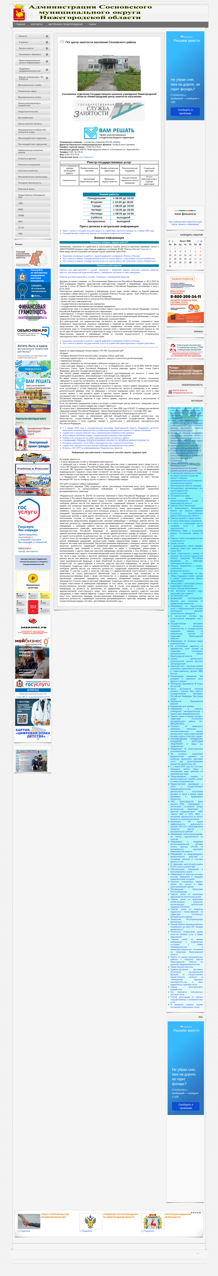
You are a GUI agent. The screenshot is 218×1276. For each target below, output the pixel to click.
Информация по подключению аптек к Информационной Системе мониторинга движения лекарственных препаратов (187, 610)
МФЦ (20, 209)
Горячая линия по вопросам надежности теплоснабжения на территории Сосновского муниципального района (187, 913)
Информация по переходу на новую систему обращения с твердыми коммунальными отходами (187, 876)
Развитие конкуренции (29, 165)
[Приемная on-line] (33, 450)
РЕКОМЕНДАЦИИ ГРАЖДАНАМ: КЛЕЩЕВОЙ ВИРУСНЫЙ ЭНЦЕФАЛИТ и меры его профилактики (187, 743)
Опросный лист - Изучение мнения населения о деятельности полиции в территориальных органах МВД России (187, 670)
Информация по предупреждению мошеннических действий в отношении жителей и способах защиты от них (187, 858)
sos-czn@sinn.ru (86, 157)
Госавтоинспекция (168, 1214)
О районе (23, 42)
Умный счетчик (177, 543)
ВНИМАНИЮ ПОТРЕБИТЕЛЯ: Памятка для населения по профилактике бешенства (187, 601)
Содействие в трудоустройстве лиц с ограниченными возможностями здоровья (98, 433)
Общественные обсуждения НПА (31, 196)
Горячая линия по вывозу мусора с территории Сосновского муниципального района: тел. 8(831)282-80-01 (187, 720)
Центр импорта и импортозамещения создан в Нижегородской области (187, 500)
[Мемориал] (33, 463)
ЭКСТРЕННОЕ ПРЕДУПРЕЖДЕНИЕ (65, 24)
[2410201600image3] (109, 69)
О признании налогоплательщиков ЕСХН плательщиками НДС (187, 865)
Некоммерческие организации (32, 177)
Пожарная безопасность (29, 183)
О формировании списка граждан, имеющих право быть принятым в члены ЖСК (187, 548)
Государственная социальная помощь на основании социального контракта (97, 233)
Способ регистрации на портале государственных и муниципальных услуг (187, 999)
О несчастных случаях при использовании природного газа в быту (187, 618)
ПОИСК (92, 24)
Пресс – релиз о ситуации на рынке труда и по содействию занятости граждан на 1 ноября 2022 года (108, 231)
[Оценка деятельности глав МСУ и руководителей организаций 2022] (33, 698)
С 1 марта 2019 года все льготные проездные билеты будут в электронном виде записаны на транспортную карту (187, 770)
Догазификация (25, 118)
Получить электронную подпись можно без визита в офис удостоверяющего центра (187, 884)
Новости (23, 36)
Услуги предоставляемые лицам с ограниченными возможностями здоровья (97, 435)
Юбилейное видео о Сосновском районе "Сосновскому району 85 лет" (187, 533)
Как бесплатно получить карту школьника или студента (187, 592)
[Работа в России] (33, 473)
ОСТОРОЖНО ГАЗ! (179, 596)
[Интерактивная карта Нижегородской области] (32, 268)
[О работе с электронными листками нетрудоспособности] (33, 725)
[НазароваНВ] (33, 495)
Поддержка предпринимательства (29, 70)
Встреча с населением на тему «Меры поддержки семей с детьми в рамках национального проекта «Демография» (187, 577)
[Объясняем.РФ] (33, 341)
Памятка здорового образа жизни (185, 518)
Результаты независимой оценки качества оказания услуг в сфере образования (187, 934)
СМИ (20, 203)
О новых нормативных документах (186, 521)
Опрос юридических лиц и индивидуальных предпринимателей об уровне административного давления (184, 467)
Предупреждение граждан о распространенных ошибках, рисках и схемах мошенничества (187, 779)
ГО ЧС (21, 228)
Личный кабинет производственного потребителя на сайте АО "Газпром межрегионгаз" (187, 927)
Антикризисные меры (180, 496)
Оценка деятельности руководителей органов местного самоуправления (187, 661)
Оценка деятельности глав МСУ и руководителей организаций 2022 (186, 447)
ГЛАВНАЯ (20, 24)
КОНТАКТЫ (36, 24)
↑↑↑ (197, 1253)
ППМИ (21, 215)
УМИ (20, 234)
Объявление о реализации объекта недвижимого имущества (187, 584)
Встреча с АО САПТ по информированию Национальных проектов (92, 448)
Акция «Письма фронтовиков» (184, 588)
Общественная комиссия (182, 967)
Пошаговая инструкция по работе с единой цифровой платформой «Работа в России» (101, 256)
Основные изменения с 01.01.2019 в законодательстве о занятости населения (98, 443)
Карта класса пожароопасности (182, 391)
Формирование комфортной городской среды (32, 131)
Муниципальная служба (29, 85)
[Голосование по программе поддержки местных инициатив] (33, 282)
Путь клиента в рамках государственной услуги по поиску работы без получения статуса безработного (109, 261)
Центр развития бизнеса (30, 124)
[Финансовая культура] (33, 591)
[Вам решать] (33, 389)
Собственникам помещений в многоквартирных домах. (187, 870)
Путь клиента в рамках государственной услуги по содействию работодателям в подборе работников (109, 343)
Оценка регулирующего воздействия (29, 104)
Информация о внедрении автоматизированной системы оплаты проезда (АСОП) (187, 844)
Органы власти (26, 48)
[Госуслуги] (33, 554)
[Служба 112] (33, 614)
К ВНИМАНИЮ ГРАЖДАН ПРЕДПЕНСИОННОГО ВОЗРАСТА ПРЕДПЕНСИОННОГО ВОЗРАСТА (106, 440)
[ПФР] (33, 412)
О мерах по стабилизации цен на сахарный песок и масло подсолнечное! (187, 525)
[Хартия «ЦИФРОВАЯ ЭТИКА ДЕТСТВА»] (33, 740)
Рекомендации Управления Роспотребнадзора (187, 890)
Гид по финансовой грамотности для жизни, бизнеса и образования (185, 223)
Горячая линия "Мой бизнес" (183, 506)
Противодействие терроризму (32, 144)
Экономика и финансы (30, 54)
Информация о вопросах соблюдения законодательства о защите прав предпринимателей (187, 711)
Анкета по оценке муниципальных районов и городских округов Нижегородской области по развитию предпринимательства (187, 961)
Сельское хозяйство (28, 171)
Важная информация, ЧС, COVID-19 (31, 78)
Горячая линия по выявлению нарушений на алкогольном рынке (187, 895)
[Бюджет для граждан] (33, 399)
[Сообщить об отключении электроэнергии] (33, 299)
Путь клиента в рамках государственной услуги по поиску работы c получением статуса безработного (109, 258)
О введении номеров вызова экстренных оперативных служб (187, 1005)
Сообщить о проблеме (185, 111)
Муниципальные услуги (29, 97)
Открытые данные (27, 158)
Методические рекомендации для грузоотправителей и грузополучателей (187, 490)
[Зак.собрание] (33, 437)
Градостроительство (28, 111)
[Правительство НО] (33, 425)
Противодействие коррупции (32, 138)
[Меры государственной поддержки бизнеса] (32, 678)
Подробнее (18, 1231)
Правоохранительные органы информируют (29, 61)
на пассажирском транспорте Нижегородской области (187, 849)
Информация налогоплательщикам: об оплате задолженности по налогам (187, 836)
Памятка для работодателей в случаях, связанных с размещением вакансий (94, 277)
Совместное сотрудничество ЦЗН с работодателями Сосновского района (96, 438)
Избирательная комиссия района (30, 151)
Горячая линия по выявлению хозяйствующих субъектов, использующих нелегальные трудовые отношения (187, 903)
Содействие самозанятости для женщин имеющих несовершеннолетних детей (98, 445)
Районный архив (26, 189)
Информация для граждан (182, 706)
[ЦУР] (33, 377)
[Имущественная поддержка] (33, 569)
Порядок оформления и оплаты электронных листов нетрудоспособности (187, 568)
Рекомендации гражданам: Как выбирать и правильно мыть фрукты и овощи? (187, 678)
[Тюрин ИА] (33, 486)
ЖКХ (20, 221)
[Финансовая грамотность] (33, 320)
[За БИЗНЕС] (33, 636)
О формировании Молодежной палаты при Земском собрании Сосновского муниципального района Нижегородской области (187, 512)
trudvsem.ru (146, 249)
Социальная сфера (27, 91)
